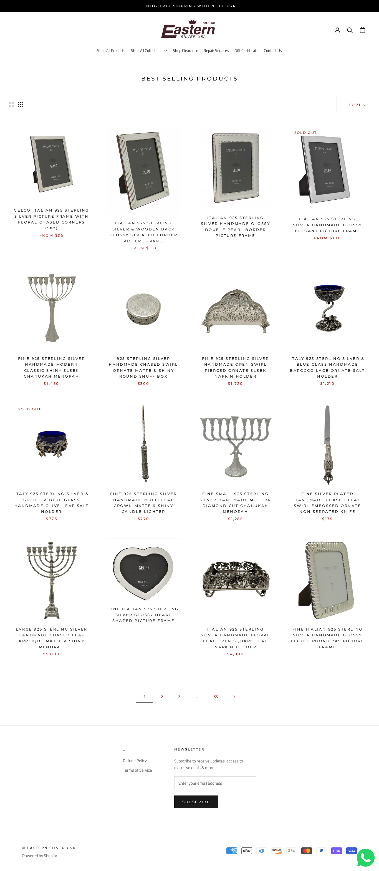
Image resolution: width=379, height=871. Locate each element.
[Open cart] (362, 30)
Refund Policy (135, 761)
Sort (356, 105)
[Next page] (234, 697)
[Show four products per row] (20, 104)
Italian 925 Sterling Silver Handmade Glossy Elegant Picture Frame (327, 225)
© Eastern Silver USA (49, 848)
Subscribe (196, 802)
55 (216, 696)
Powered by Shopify (39, 855)
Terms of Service (137, 770)
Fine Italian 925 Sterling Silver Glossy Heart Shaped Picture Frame (143, 615)
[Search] (350, 30)
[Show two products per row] (11, 104)
